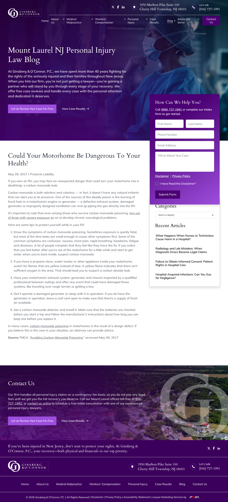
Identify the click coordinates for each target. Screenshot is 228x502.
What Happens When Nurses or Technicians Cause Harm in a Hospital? (185, 237)
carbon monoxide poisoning (49, 326)
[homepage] (24, 13)
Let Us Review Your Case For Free (32, 108)
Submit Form (167, 194)
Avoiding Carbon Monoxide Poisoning (56, 337)
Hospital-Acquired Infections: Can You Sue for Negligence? (183, 276)
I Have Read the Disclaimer (178, 183)
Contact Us (211, 20)
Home (45, 20)
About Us (55, 20)
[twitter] (113, 7)
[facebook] (118, 7)
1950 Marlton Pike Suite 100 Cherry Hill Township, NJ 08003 (163, 7)
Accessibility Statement (136, 497)
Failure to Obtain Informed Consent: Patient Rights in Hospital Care (184, 263)
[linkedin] (123, 7)
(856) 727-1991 (171, 109)
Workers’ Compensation (104, 20)
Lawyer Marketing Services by (169, 497)
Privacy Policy (181, 176)
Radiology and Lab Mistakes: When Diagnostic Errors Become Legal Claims (181, 250)
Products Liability (42, 174)
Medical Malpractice (74, 20)
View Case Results (73, 108)
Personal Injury (133, 20)
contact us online (39, 403)
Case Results (154, 20)
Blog (170, 20)
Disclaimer (162, 176)
